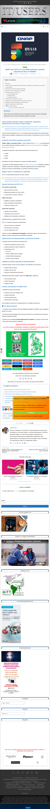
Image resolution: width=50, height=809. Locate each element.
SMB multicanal (11, 95)
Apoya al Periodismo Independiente (17, 107)
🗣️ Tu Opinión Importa (11, 105)
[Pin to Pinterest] (31, 423)
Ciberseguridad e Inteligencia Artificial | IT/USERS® (18, 782)
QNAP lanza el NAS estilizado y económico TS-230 (18, 394)
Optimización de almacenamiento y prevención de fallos (19, 100)
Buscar (3, 500)
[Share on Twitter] (29, 423)
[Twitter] (20, 3)
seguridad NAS (7, 418)
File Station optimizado (13, 94)
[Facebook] (3, 409)
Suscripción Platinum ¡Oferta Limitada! (35, 786)
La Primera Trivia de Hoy (28, 784)
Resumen (8, 83)
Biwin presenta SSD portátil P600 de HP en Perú (17, 389)
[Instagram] (22, 3)
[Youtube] (28, 3)
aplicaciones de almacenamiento (33, 145)
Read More (33, 807)
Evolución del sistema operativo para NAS (15, 88)
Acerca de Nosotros (17, 777)
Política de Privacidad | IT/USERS (14, 786)
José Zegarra (13, 427)
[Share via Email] (32, 423)
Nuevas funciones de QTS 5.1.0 (13, 92)
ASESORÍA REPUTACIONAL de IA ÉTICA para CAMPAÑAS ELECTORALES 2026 (25, 779)
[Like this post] (26, 423)
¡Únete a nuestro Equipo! (25, 789)
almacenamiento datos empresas (10, 413)
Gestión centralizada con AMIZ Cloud (14, 104)
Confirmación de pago (39, 782)
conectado (16, 491)
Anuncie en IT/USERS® (31, 777)
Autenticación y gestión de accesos (14, 98)
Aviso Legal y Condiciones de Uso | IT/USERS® (25, 781)
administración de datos (8, 147)
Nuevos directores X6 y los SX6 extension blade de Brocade (20, 391)
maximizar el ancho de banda (30, 164)
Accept (27, 807)
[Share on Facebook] (28, 423)
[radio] (20, 378)
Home (5, 64)
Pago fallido (40, 784)
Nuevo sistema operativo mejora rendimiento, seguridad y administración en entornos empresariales (25, 86)
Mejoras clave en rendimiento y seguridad (15, 90)
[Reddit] (8, 409)
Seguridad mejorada (12, 97)
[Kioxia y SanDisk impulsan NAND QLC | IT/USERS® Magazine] (13, 467)
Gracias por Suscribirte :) (13, 784)
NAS (4, 415)
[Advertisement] (25, 732)
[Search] (45, 26)
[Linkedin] (26, 3)
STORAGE (9, 64)
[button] (4, 471)
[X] (6, 409)
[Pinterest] (24, 3)
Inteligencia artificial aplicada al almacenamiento (17, 102)
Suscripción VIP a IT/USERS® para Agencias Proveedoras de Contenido (25, 787)
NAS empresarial (12, 415)
